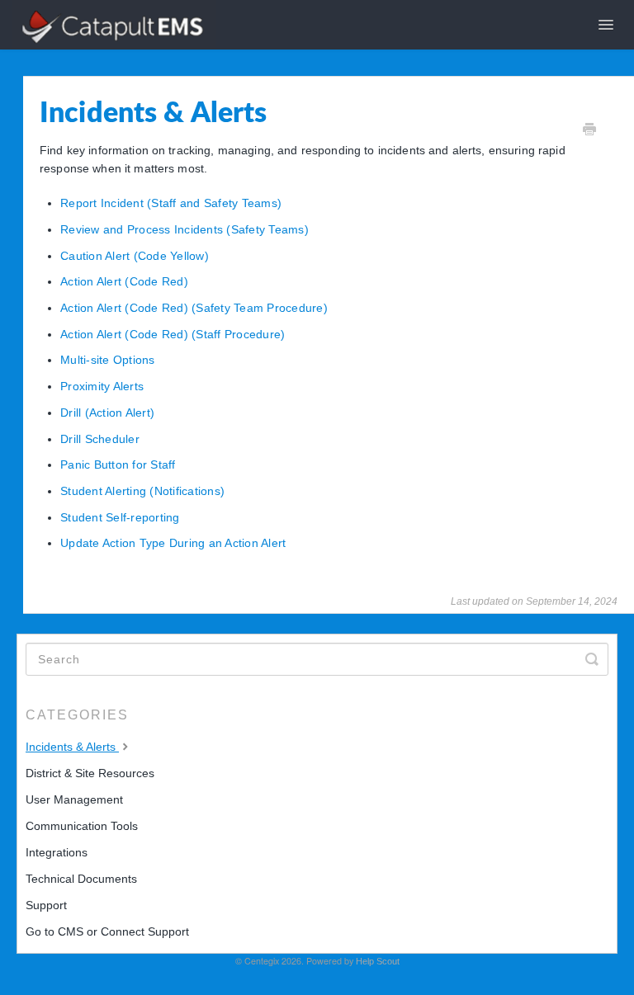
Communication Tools (82, 825)
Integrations (57, 852)
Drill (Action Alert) (107, 412)
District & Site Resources (90, 773)
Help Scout (378, 961)
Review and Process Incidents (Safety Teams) (184, 229)
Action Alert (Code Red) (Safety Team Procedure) (194, 307)
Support (46, 905)
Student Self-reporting (120, 517)
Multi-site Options (107, 359)
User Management (74, 799)
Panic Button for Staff (118, 464)
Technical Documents (81, 878)
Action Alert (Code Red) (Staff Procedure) (172, 334)
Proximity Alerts (102, 386)
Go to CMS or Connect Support (107, 931)
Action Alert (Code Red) (124, 281)
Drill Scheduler (100, 439)
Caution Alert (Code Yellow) (134, 255)
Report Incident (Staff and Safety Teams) (171, 203)
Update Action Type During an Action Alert (173, 542)
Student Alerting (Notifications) (142, 491)
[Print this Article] (589, 131)
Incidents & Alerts (72, 746)
